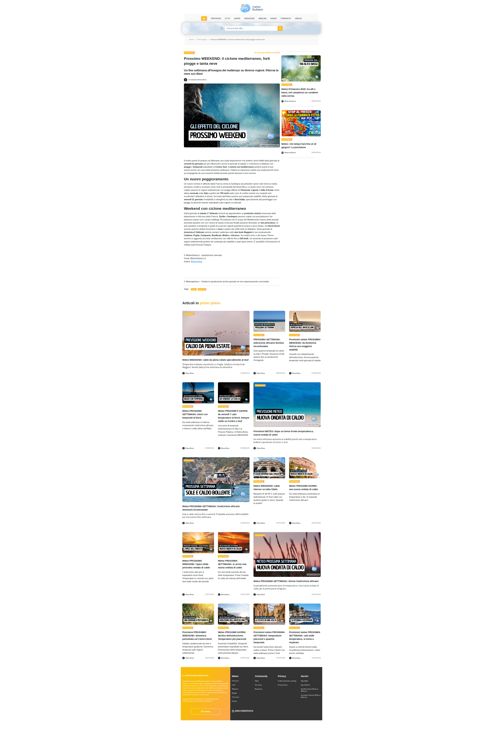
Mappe (234, 693)
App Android (305, 685)
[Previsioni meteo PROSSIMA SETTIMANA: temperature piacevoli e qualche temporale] (269, 614)
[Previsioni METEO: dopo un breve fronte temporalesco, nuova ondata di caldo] (287, 404)
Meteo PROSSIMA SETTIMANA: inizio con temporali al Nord (195, 414)
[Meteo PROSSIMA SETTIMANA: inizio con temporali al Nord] (198, 393)
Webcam (263, 18)
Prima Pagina (202, 39)
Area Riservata (244, 711)
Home (191, 39)
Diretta (234, 701)
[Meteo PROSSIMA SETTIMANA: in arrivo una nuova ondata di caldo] (234, 542)
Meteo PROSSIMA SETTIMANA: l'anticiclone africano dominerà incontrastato (211, 508)
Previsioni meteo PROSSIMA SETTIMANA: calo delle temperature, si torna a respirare (304, 637)
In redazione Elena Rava (197, 79)
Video (257, 681)
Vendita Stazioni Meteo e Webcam (309, 690)
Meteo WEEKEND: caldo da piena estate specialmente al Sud (215, 360)
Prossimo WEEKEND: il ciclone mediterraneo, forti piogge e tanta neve (238, 39)
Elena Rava (196, 261)
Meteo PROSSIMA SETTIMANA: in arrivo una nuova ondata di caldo (232, 564)
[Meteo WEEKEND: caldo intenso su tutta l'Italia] (269, 467)
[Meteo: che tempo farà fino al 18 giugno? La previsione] (301, 123)
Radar (273, 18)
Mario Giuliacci (290, 101)
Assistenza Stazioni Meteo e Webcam (311, 696)
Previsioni (235, 681)
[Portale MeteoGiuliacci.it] (251, 8)
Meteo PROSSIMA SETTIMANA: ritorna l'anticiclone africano (286, 581)
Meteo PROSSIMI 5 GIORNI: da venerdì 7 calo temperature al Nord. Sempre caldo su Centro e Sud (233, 416)
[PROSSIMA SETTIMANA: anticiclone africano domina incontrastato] (269, 321)
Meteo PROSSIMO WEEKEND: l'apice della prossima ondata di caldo (196, 564)
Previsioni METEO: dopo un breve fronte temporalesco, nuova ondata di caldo (283, 433)
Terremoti (235, 697)
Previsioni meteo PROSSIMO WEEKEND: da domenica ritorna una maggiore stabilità (304, 344)
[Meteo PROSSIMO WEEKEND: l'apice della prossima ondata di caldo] (198, 542)
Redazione (258, 689)
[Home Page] (204, 18)
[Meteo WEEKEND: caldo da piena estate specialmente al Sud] (216, 333)
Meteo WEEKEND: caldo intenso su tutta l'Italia (266, 488)
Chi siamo (205, 711)
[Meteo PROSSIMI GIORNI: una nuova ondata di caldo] (305, 467)
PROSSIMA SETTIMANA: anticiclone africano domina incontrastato (268, 343)
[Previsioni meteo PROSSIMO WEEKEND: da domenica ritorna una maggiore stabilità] (305, 321)
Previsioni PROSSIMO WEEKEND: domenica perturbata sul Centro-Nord (197, 635)
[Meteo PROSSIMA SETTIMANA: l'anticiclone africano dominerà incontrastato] (216, 479)
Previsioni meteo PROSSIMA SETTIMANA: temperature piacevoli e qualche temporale (269, 637)
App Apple (304, 681)
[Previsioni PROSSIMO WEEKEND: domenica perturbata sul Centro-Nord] (198, 614)
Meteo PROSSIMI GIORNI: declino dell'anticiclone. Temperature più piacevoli (232, 635)
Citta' (234, 685)
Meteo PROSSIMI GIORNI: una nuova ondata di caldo (303, 488)
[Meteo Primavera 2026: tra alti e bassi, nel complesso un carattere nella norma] (301, 68)
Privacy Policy (282, 685)
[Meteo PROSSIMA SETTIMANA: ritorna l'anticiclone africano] (287, 554)
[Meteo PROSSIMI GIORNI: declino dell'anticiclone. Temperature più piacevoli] (234, 614)
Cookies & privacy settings (287, 681)
